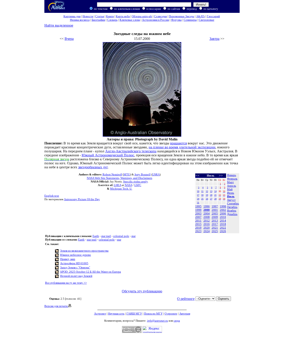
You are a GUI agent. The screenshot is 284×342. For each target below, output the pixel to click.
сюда (177, 320)
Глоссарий (213, 16)
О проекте (171, 313)
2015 (198, 224)
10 (198, 191)
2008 (206, 217)
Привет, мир (67, 259)
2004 (206, 213)
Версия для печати (56, 306)
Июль (231, 196)
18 (202, 195)
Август (231, 200)
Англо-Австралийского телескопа (130, 151)
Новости (88, 16)
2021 (215, 227)
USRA (156, 174)
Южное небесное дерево (75, 254)
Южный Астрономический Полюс (108, 155)
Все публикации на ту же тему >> (66, 282)
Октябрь (232, 207)
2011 (198, 220)
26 (207, 199)
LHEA (117, 185)
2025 (215, 231)
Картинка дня (72, 16)
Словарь (112, 19)
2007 (198, 217)
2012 (206, 220)
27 (211, 199)
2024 (206, 231)
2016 (206, 224)
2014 (223, 220)
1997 (215, 206)
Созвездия (160, 16)
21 (215, 195)
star (133, 236)
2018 (223, 224)
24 (198, 199)
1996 (206, 206)
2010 (223, 217)
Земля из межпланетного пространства (84, 250)
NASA (128, 185)
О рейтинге (186, 299)
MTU (127, 174)
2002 (223, 210)
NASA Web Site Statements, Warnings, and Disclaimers (119, 178)
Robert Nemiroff (112, 174)
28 (215, 199)
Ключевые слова (130, 19)
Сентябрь (233, 203)
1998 (223, 206)
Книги (110, 16)
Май (230, 189)
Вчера (69, 39)
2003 (198, 213)
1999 (198, 210)
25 (202, 199)
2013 (215, 220)
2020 (206, 227)
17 (198, 195)
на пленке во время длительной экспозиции (182, 147)
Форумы (176, 19)
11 (202, 191)
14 (215, 191)
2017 (215, 224)
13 (211, 191)
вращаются (178, 143)
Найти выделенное (58, 25)
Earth (96, 236)
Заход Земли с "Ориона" (75, 267)
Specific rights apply (135, 181)
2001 (215, 210)
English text (51, 195)
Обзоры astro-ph (142, 16)
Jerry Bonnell (142, 174)
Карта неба (123, 16)
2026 (223, 231)
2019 (198, 227)
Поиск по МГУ (153, 313)
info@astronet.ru (157, 320)
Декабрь (232, 214)
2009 (215, 217)
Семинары (190, 19)
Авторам (184, 313)
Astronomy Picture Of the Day (82, 199)
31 (198, 202)
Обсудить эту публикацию (142, 291)
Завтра (214, 39)
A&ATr (200, 16)
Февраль (232, 178)
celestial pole (121, 236)
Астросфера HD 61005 (74, 263)
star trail (106, 236)
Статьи (99, 16)
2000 (206, 210)
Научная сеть (116, 313)
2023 (198, 231)
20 (211, 195)
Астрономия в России (155, 19)
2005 (215, 213)
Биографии (98, 19)
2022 (223, 227)
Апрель (231, 185)
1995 (198, 206)
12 (207, 191)
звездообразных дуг (93, 167)
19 (207, 195)
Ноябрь (231, 210)
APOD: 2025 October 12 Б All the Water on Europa (90, 271)
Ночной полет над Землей (76, 276)
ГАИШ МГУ (134, 313)
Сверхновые (206, 19)
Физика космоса (80, 19)
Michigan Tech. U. (121, 188)
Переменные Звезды (181, 16)
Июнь (230, 192)
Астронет (100, 313)
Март (230, 182)
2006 (223, 213)
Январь (231, 175)
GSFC (137, 185)
